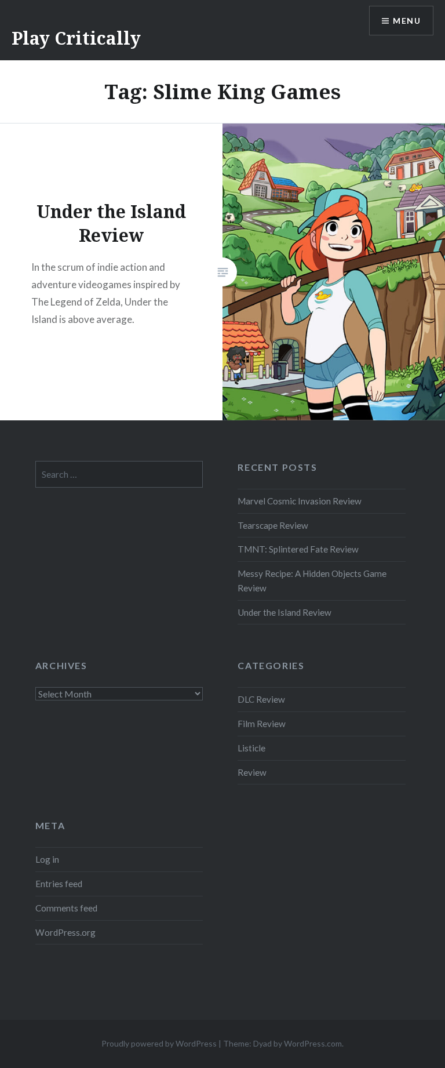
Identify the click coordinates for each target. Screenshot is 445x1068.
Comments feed (66, 908)
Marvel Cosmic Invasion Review (300, 501)
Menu (407, 21)
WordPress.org (65, 932)
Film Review (262, 723)
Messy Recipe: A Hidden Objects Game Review (312, 580)
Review (252, 772)
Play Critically (76, 38)
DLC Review (261, 699)
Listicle (251, 748)
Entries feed (58, 883)
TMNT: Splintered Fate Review (298, 549)
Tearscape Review (273, 525)
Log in (47, 859)
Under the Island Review (284, 612)
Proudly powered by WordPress (159, 1043)
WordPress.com (313, 1043)
